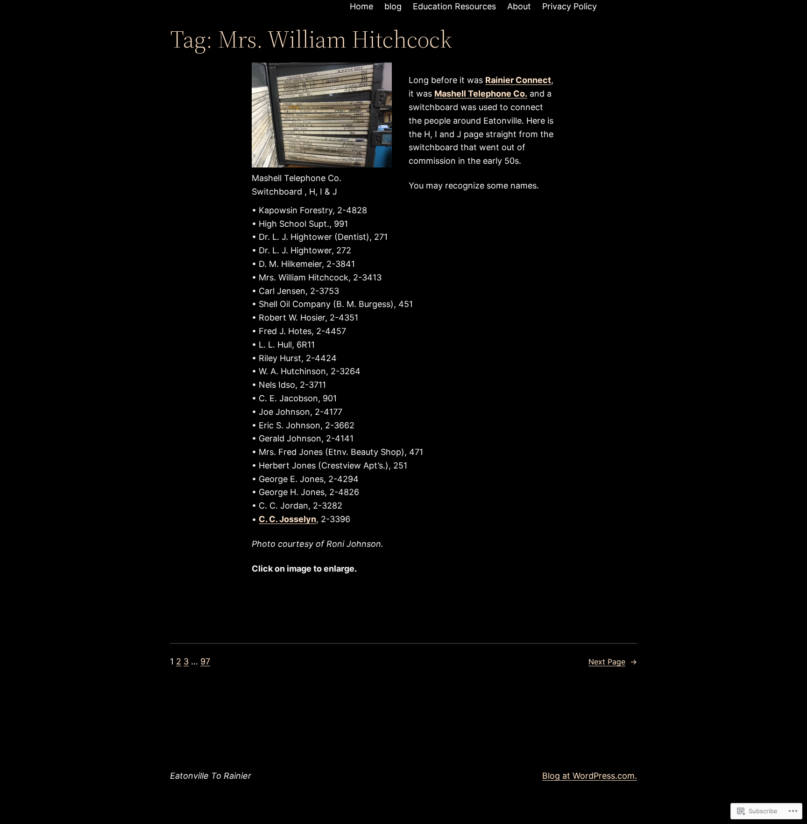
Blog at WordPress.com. (589, 776)
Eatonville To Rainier (210, 776)
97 (205, 661)
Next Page (612, 661)
